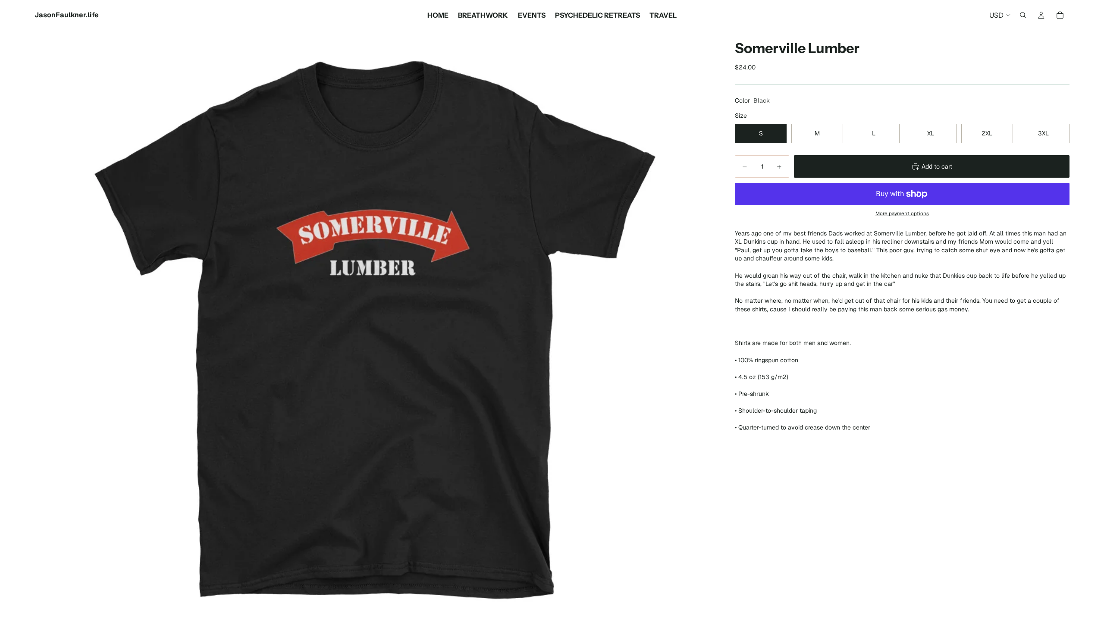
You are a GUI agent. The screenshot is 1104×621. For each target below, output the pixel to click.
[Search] (1022, 15)
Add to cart (937, 166)
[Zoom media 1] (374, 325)
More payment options (902, 213)
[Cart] (1060, 15)
